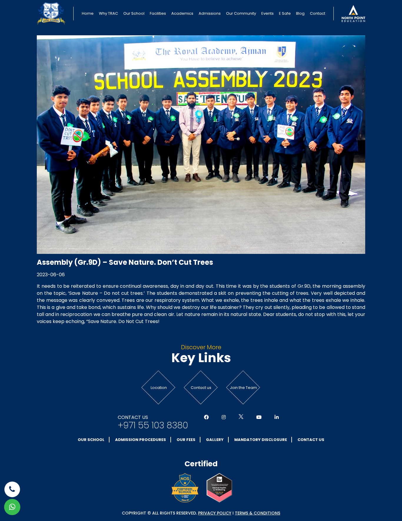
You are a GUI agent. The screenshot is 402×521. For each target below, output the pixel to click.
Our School (133, 13)
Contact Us (311, 439)
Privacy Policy (214, 513)
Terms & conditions (257, 513)
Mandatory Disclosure (260, 439)
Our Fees (186, 439)
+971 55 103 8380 (153, 425)
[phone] (12, 489)
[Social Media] (206, 417)
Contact (317, 13)
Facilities (158, 13)
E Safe (285, 13)
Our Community (241, 13)
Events (267, 13)
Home (88, 13)
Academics (182, 13)
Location (159, 387)
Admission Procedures (140, 439)
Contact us (201, 387)
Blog (300, 13)
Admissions (210, 13)
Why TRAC (108, 13)
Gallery (215, 439)
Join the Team (243, 387)
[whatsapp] (12, 507)
